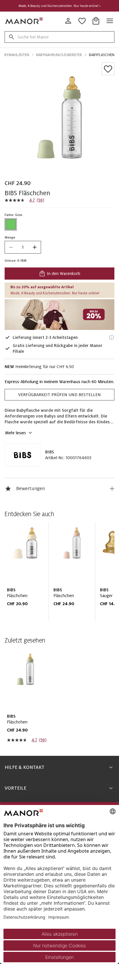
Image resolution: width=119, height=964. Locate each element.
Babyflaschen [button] (101, 55)
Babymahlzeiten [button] (14, 55)
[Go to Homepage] (24, 20)
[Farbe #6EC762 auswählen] (10, 224)
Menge (10, 237)
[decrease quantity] (11, 247)
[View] (59, 314)
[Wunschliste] (108, 68)
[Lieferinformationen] (111, 337)
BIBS (49, 452)
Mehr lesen (15, 433)
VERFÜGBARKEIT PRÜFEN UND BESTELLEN (59, 394)
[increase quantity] (35, 247)
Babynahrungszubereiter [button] (59, 55)
